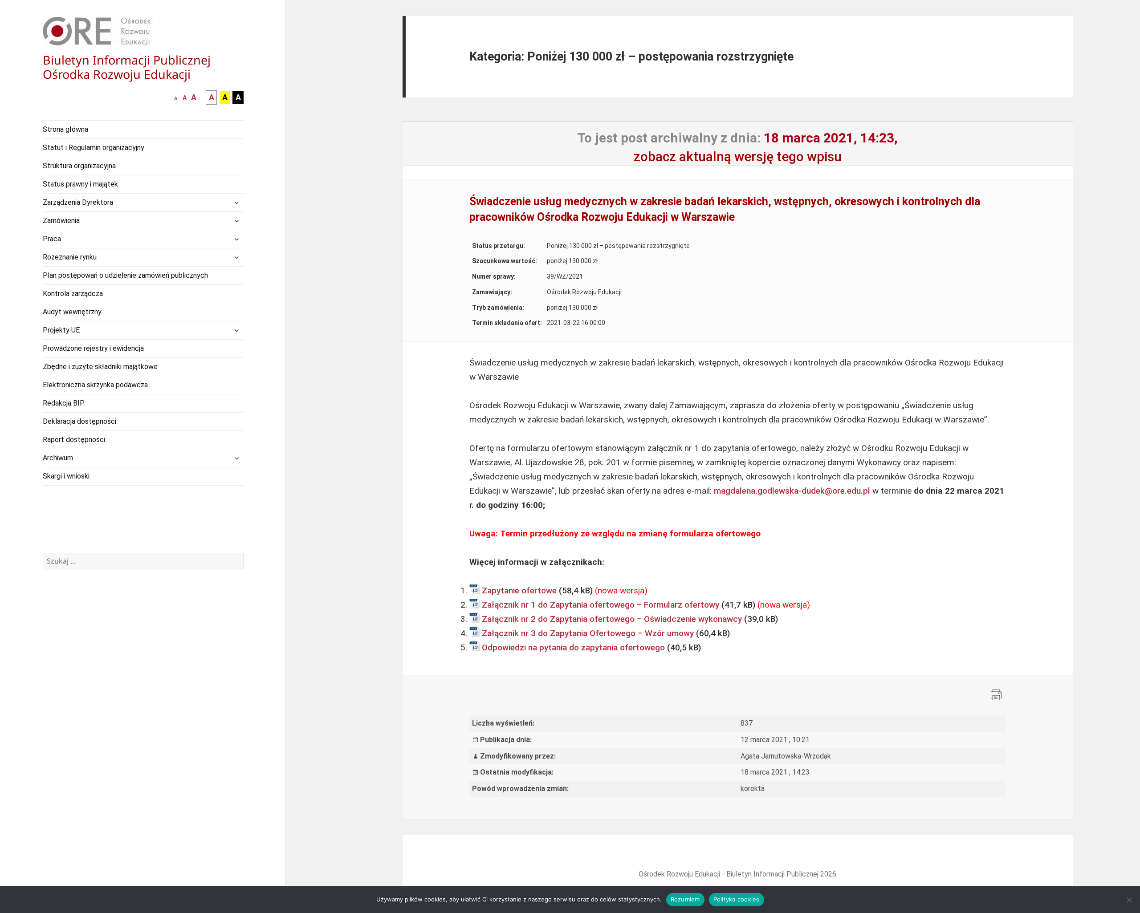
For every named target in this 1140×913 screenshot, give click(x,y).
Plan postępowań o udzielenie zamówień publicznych (125, 275)
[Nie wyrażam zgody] (1128, 899)
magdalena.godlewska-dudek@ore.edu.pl (792, 491)
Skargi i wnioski (66, 476)
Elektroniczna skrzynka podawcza (95, 385)
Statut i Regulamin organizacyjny (93, 147)
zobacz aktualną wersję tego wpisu (738, 156)
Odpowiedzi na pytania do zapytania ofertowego (573, 647)
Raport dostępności (74, 439)
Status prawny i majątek (80, 184)
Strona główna (65, 129)
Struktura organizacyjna (79, 166)
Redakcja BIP (64, 403)
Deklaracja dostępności (79, 421)
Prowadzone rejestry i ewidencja (93, 348)
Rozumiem (685, 899)
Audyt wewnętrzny (72, 312)
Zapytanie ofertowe (519, 590)
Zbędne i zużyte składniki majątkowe (100, 366)
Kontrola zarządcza (73, 293)
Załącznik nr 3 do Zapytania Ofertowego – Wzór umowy (588, 633)
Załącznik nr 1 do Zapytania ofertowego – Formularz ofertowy (600, 605)
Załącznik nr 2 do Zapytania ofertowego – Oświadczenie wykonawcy (612, 619)
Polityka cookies (736, 899)
